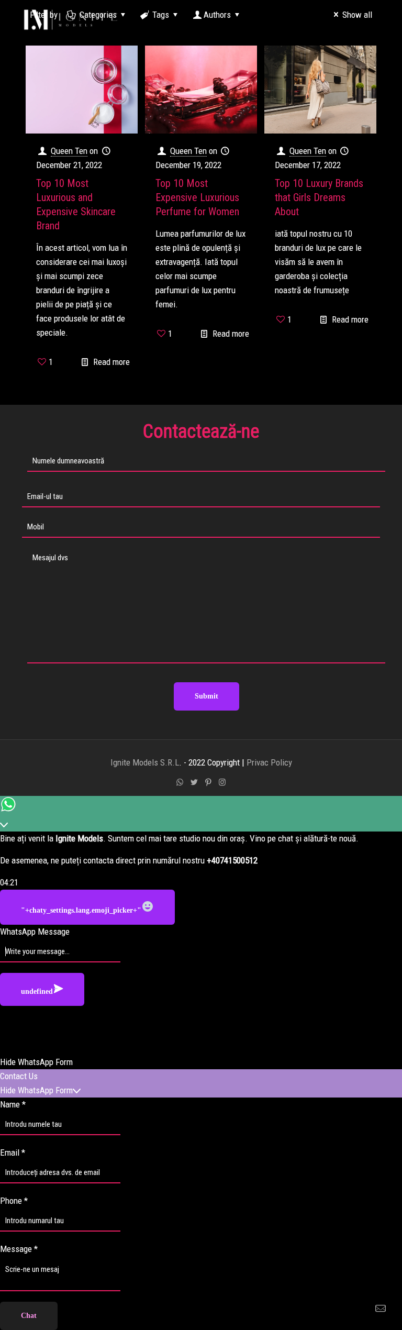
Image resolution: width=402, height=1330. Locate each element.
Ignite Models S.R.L (144, 762)
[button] (201, 1062)
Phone (14, 1200)
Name (13, 1104)
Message (19, 1249)
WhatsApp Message (35, 931)
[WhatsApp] (179, 782)
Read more (111, 362)
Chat (29, 1316)
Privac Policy (269, 762)
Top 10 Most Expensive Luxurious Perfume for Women (197, 197)
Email (12, 1152)
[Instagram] (222, 782)
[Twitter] (193, 782)
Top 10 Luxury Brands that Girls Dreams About (319, 197)
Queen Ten (69, 151)
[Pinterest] (208, 782)
